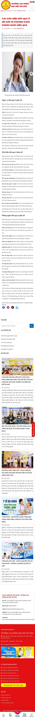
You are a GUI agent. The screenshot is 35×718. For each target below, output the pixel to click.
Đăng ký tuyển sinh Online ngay (13, 685)
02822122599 (19, 641)
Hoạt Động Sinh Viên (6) (7, 346)
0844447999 (5, 641)
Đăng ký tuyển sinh (5, 695)
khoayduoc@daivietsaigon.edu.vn (15, 609)
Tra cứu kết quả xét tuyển (7, 703)
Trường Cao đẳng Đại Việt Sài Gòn (10, 667)
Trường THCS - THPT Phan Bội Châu (10, 681)
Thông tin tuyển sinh (6, 697)
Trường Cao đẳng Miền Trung (9, 673)
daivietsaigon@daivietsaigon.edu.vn (11, 644)
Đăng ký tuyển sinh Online (9, 10)
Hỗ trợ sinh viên (5, 700)
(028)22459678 (12, 605)
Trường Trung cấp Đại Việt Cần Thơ (10, 678)
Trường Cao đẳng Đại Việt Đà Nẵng (10, 670)
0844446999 (22, 10)
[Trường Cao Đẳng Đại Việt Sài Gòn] (31, 2)
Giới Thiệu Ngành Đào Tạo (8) (9, 336)
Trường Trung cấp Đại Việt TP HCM (10, 675)
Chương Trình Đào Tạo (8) (8, 339)
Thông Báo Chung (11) (7, 349)
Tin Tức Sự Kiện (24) (6, 342)
